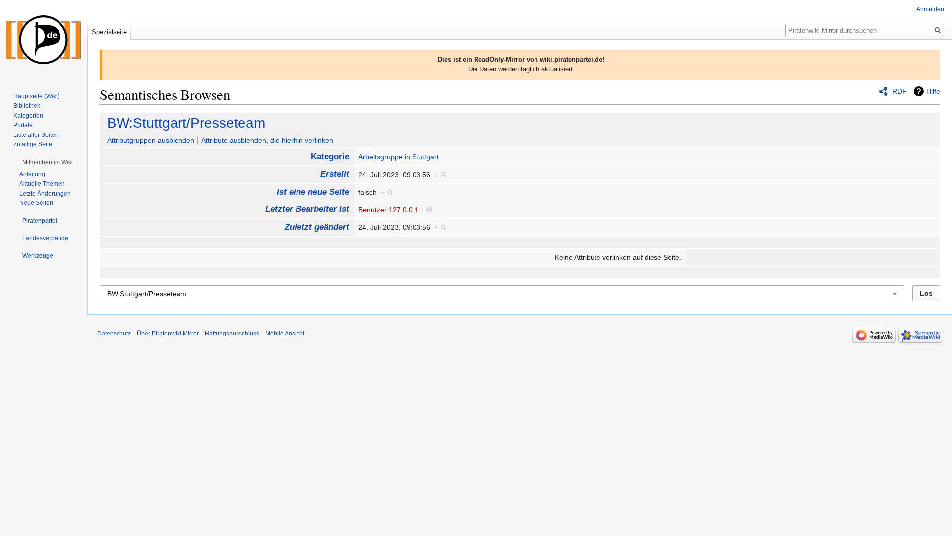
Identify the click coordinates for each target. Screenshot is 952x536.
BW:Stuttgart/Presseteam (186, 123)
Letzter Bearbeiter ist (307, 209)
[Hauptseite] (43, 39)
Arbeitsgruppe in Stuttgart (398, 157)
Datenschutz (114, 333)
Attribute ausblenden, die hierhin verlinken (267, 140)
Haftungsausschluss (232, 333)
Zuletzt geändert (317, 227)
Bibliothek (26, 105)
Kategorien (28, 115)
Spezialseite (109, 32)
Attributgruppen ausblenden (150, 140)
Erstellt (334, 174)
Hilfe (933, 91)
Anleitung (32, 174)
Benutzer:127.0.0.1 (388, 210)
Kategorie (330, 156)
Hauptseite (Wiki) (36, 96)
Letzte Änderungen (45, 193)
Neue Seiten (36, 203)
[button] (47, 162)
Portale (23, 125)
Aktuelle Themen (42, 183)
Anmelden (930, 9)
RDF (899, 91)
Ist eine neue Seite (313, 192)
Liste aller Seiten (36, 135)
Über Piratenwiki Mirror (168, 333)
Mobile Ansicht (284, 333)
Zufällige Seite (32, 144)
